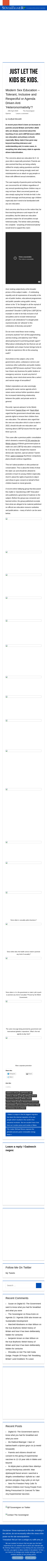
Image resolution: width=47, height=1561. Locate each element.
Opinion (8, 113)
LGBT (21, 1096)
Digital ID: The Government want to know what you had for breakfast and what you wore (23, 1307)
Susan (11, 1304)
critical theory (12, 1096)
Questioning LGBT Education (16, 1105)
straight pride (34, 1105)
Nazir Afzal (34, 410)
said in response (17, 456)
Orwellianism (26, 1099)
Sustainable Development (15, 1108)
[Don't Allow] (44, 1551)
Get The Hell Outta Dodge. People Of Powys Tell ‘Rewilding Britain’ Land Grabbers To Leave (23, 1355)
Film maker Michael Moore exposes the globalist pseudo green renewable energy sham (21, 1131)
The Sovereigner (29, 111)
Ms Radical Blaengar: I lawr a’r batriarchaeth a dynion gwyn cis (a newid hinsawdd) (23, 1445)
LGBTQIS (33, 1096)
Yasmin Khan (21, 410)
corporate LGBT (26, 1093)
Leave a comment (22, 113)
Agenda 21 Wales (12, 1093)
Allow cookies (18, 1558)
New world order (13, 1099)
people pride (11, 1102)
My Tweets (10, 1273)
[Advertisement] (23, 35)
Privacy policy (30, 1558)
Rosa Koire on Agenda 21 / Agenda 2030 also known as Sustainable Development (23, 1317)
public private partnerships (27, 1102)
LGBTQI (26, 1096)
